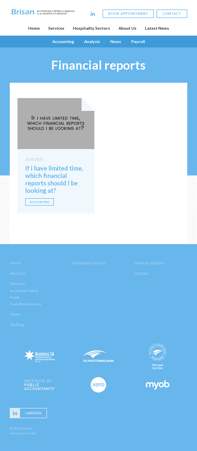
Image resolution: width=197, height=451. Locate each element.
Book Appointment (128, 14)
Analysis (92, 41)
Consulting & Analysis (25, 304)
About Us (127, 28)
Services (56, 28)
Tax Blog (17, 324)
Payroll (138, 41)
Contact (172, 14)
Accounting (63, 41)
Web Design (17, 433)
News (115, 41)
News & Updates (149, 262)
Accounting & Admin (24, 291)
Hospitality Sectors (91, 28)
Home (34, 28)
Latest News (157, 28)
